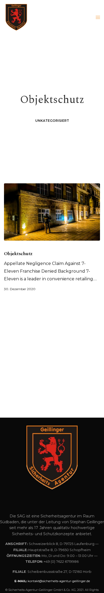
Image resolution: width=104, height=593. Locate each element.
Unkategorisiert (52, 121)
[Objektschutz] (52, 212)
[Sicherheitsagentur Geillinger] (16, 17)
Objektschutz (18, 253)
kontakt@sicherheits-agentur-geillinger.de (59, 581)
